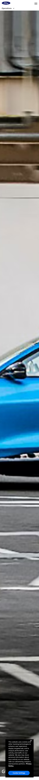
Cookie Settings (19, 773)
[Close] (31, 742)
